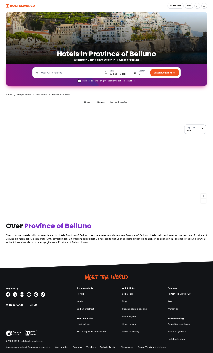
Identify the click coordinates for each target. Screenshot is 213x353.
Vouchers (91, 347)
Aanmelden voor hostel (179, 324)
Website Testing (108, 347)
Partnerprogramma (177, 331)
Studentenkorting (130, 331)
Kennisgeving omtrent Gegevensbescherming (28, 347)
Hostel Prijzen (129, 316)
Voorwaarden (61, 347)
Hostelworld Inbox (176, 339)
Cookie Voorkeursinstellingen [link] (152, 347)
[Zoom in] (203, 196)
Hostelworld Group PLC (179, 294)
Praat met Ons (84, 324)
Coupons (77, 347)
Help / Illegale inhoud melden (91, 331)
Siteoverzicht (127, 347)
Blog (124, 301)
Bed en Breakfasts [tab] (119, 102)
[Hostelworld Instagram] (22, 294)
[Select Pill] (197, 6)
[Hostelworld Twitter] (15, 294)
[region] (106, 164)
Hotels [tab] (101, 102)
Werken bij (173, 309)
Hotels (80, 301)
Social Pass (127, 294)
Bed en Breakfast (85, 309)
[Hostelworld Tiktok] (43, 294)
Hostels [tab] (88, 102)
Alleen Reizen (129, 324)
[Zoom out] (203, 200)
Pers (170, 301)
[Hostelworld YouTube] (29, 294)
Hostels (80, 294)
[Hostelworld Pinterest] (36, 294)
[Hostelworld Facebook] (8, 294)
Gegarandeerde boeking (134, 309)
